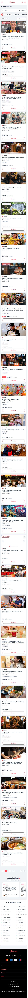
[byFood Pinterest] (17, 955)
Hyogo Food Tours (6, 922)
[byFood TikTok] (20, 955)
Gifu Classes (20, 927)
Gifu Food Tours (6, 914)
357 (21, 871)
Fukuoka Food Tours (6, 911)
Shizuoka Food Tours (22, 909)
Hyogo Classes (21, 933)
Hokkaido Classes (21, 930)
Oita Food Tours (6, 940)
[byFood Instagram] (12, 955)
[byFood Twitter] (9, 955)
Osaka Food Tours (21, 906)
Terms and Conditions (13, 986)
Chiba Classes (20, 922)
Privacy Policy (13, 989)
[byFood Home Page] (12, 2)
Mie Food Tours (6, 933)
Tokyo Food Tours (21, 911)
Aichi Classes (20, 919)
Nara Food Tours (6, 938)
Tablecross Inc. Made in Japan (19, 991)
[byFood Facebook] (7, 955)
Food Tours (5, 906)
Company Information (13, 984)
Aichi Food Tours (6, 909)
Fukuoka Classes (21, 925)
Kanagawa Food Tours (7, 927)
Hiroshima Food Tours (7, 917)
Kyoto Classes (20, 938)
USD (14, 981)
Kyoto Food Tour (6, 930)
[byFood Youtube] (15, 955)
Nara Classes (20, 940)
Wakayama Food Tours (22, 914)
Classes (19, 917)
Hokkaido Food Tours (7, 919)
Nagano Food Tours (6, 935)
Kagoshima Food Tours (7, 925)
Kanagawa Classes (21, 935)
